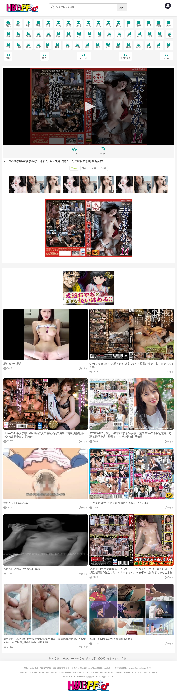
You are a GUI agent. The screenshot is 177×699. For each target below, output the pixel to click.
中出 (139, 36)
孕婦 (118, 47)
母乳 (119, 36)
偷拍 (138, 47)
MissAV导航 (77, 658)
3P (47, 47)
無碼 (78, 25)
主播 (77, 47)
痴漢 (168, 25)
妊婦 (128, 47)
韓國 (68, 25)
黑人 (44, 58)
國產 (38, 25)
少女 (118, 25)
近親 (109, 36)
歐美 (58, 25)
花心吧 (101, 658)
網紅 (87, 47)
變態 (158, 25)
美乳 (98, 25)
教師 (28, 36)
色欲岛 (110, 658)
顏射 (18, 36)
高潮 (149, 36)
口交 (129, 36)
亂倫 (68, 36)
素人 (158, 47)
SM (169, 36)
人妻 (79, 36)
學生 (8, 47)
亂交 (38, 47)
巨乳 (108, 25)
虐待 (159, 36)
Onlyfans (166, 58)
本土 (128, 25)
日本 (48, 25)
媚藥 (108, 47)
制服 (57, 47)
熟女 (58, 36)
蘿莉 (28, 47)
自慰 (148, 47)
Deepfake (83, 58)
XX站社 (65, 658)
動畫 (138, 25)
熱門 (28, 25)
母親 (99, 36)
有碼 (148, 25)
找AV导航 (54, 658)
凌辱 (38, 36)
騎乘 (8, 36)
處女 (168, 47)
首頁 (8, 25)
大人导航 (121, 658)
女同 (18, 47)
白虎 (8, 58)
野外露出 (125, 58)
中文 (88, 25)
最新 (18, 25)
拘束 (48, 36)
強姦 (97, 47)
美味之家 (91, 658)
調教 (67, 47)
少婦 (89, 36)
